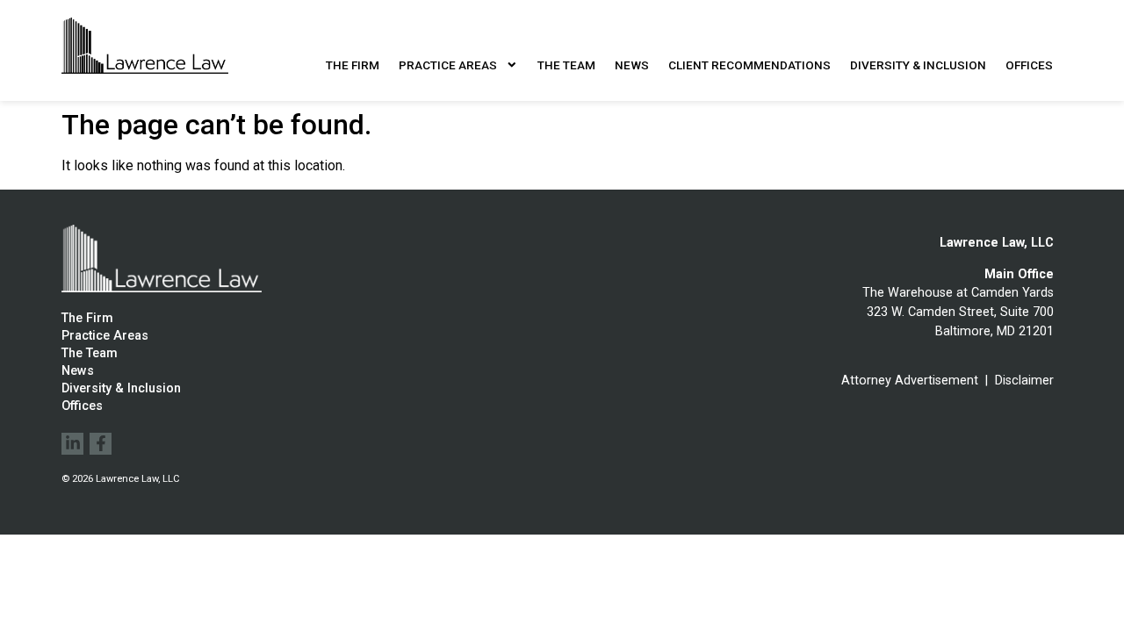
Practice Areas (448, 65)
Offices (1029, 65)
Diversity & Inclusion (918, 65)
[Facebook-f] (101, 444)
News (632, 65)
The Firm (352, 65)
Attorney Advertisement (909, 380)
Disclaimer (1024, 380)
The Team (566, 65)
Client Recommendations (749, 65)
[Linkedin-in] (72, 444)
